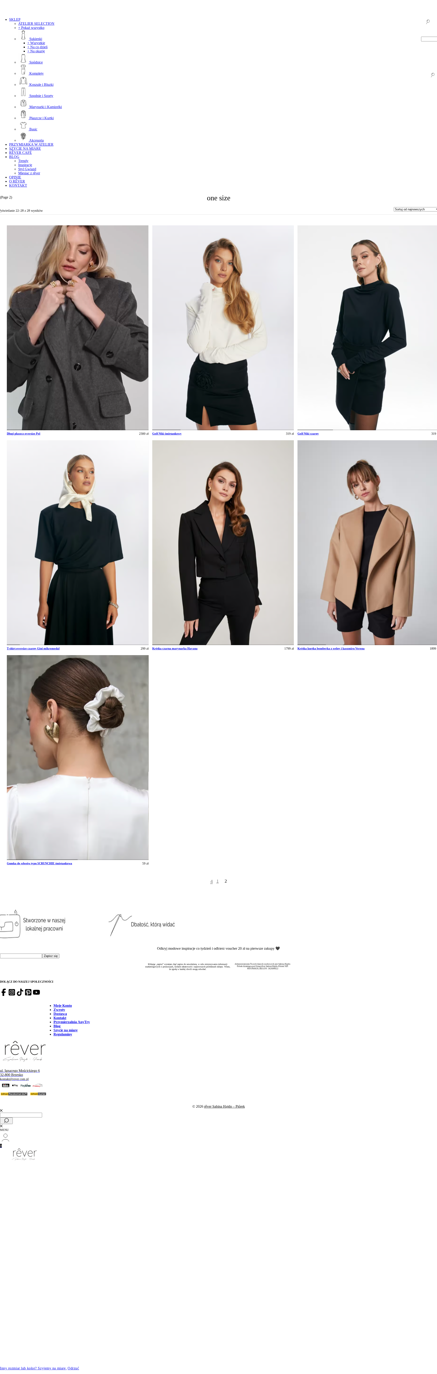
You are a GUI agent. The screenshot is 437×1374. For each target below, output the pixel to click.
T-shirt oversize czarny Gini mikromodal (33, 648)
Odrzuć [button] (73, 1368)
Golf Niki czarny (308, 433)
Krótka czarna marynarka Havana (175, 648)
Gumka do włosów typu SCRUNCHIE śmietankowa (39, 863)
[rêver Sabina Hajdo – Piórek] (218, 1155)
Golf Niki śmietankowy (167, 433)
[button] (13, 644)
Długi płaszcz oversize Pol (23, 433)
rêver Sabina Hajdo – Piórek (224, 1106)
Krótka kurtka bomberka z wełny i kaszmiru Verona (331, 648)
